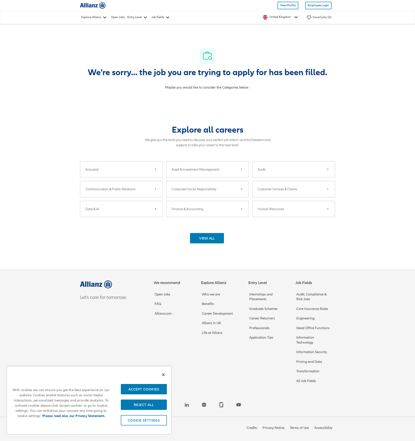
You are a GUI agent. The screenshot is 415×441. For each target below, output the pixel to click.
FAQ (158, 304)
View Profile (288, 5)
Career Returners (262, 318)
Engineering (305, 318)
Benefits (208, 304)
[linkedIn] (187, 405)
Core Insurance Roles (312, 309)
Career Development (217, 313)
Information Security (311, 352)
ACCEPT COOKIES (143, 389)
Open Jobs (118, 17)
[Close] (163, 374)
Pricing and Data (309, 362)
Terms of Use (299, 428)
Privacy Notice (273, 428)
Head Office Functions (313, 328)
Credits (252, 428)
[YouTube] (238, 405)
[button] (207, 238)
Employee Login (318, 5)
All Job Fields (306, 381)
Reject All (144, 405)
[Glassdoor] (221, 405)
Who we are (211, 294)
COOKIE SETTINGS (144, 420)
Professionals (259, 328)
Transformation (307, 371)
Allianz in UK (211, 323)
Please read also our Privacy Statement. (73, 416)
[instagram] (204, 405)
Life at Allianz (212, 333)
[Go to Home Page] (92, 5)
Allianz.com (163, 313)
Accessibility (323, 428)
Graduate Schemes (263, 309)
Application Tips (261, 337)
